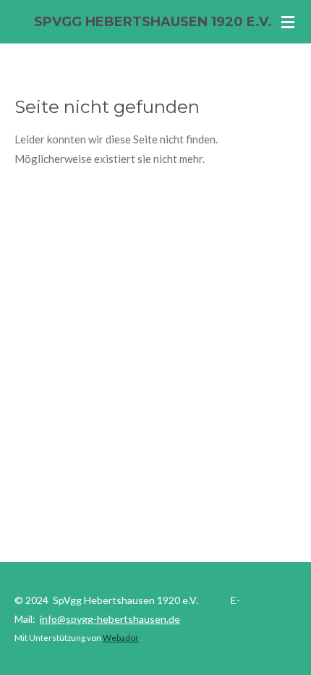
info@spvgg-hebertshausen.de (110, 619)
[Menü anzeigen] (288, 21)
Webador (121, 637)
